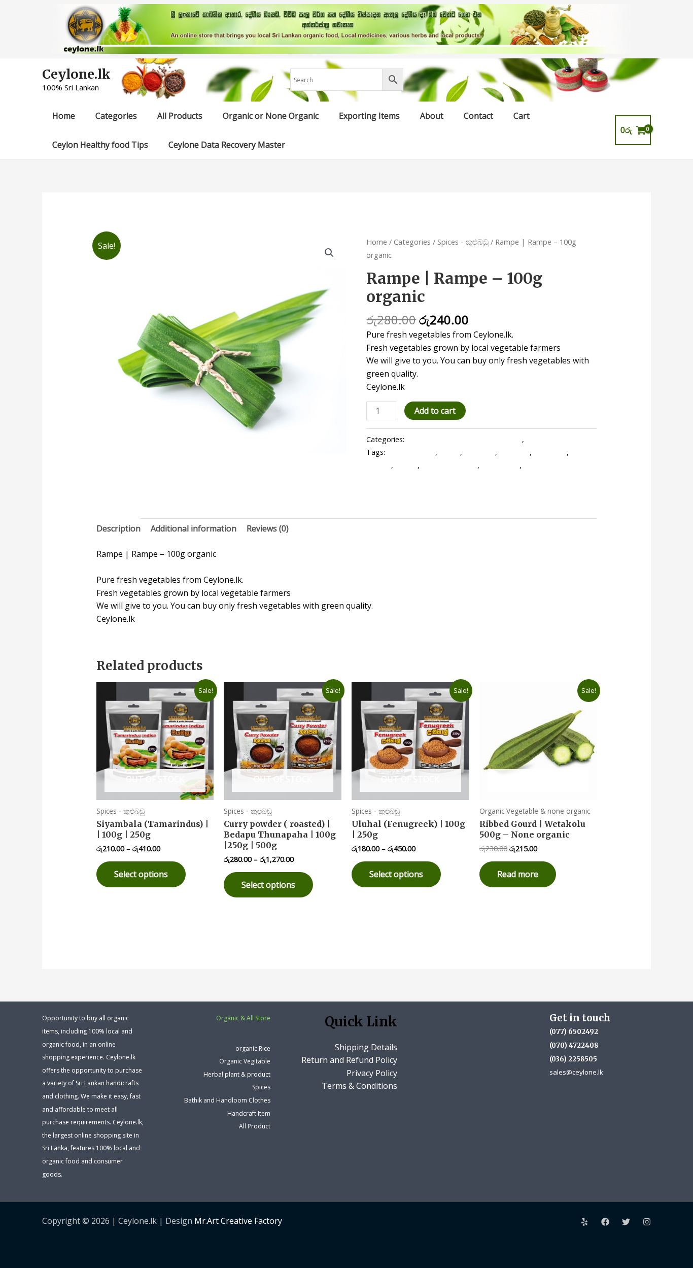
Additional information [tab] (193, 528)
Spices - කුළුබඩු (463, 242)
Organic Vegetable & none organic (464, 439)
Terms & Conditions (359, 1085)
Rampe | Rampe (449, 465)
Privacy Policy (371, 1073)
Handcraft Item (248, 1113)
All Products (179, 115)
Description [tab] (118, 528)
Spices (261, 1087)
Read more (517, 874)
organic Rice (252, 1048)
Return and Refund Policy (349, 1059)
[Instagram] (647, 1222)
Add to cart (435, 410)
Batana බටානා (411, 452)
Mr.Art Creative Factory (238, 1220)
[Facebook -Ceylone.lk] (605, 1222)
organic (378, 465)
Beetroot (479, 452)
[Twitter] (626, 1222)
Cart (521, 115)
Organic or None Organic (271, 115)
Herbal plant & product (236, 1074)
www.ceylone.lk (549, 465)
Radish (406, 465)
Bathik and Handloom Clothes (227, 1100)
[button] (329, 253)
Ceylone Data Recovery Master (226, 144)
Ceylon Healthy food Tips (100, 144)
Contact (478, 115)
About (431, 115)
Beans (449, 452)
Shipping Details (366, 1047)
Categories (116, 115)
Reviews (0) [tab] (268, 528)
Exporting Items (369, 115)
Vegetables (500, 465)
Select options (141, 874)
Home (63, 115)
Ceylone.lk (76, 74)
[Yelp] (584, 1222)
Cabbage (514, 452)
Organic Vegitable (244, 1061)
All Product (254, 1126)
